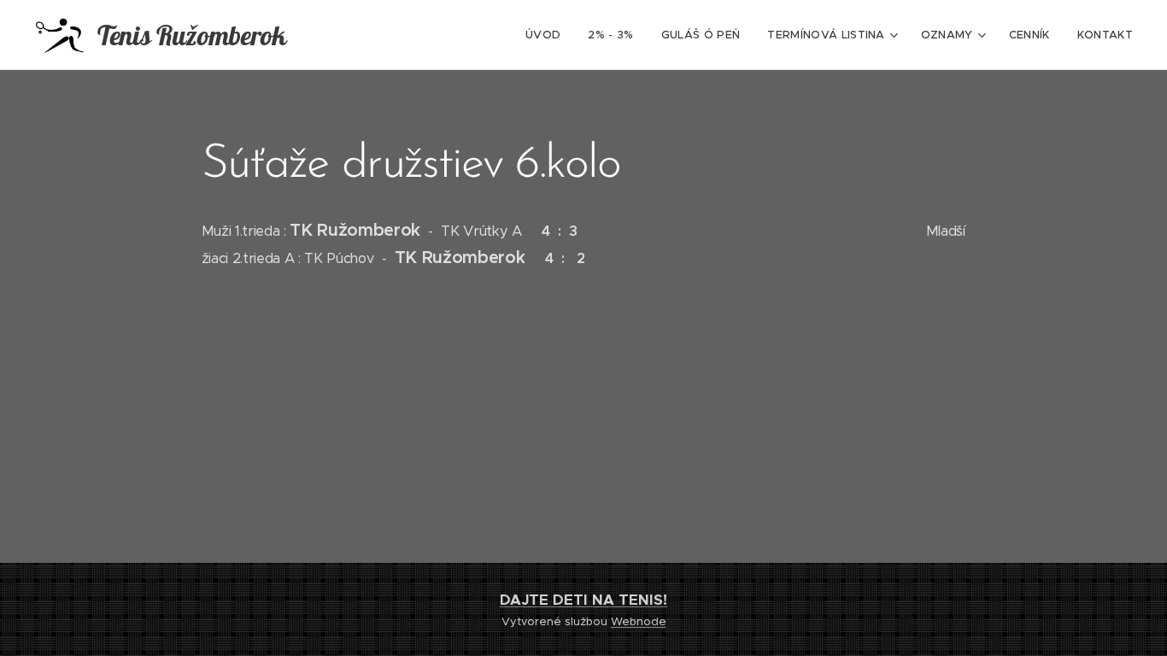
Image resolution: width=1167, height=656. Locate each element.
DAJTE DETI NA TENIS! (583, 599)
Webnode (638, 621)
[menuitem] (547, 35)
